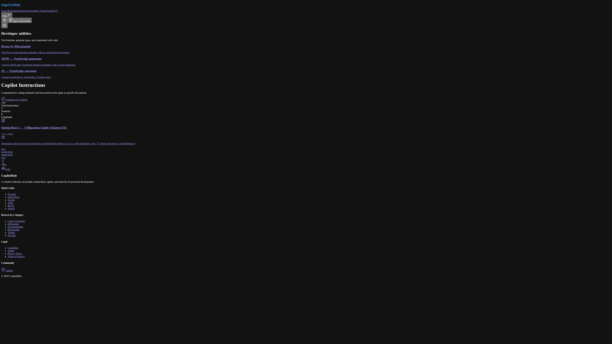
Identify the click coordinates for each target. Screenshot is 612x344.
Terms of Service (16, 256)
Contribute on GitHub (16, 99)
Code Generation (16, 221)
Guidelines (13, 248)
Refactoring (13, 229)
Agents (31, 11)
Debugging (13, 224)
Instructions (22, 11)
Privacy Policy (15, 253)
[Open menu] (4, 25)
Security (12, 235)
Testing (11, 232)
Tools (48, 11)
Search (4, 11)
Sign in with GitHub (21, 21)
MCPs (54, 11)
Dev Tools (40, 11)
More (5, 16)
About (11, 250)
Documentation (15, 227)
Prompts (12, 11)
